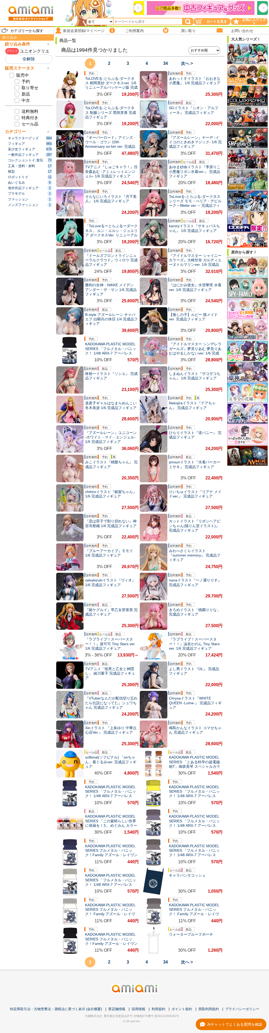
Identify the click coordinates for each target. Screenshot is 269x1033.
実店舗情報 (116, 1009)
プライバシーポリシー (242, 1009)
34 (165, 63)
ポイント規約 (182, 1009)
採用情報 (138, 1009)
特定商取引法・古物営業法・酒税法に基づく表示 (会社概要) (56, 1009)
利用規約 (158, 1009)
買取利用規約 (208, 1009)
